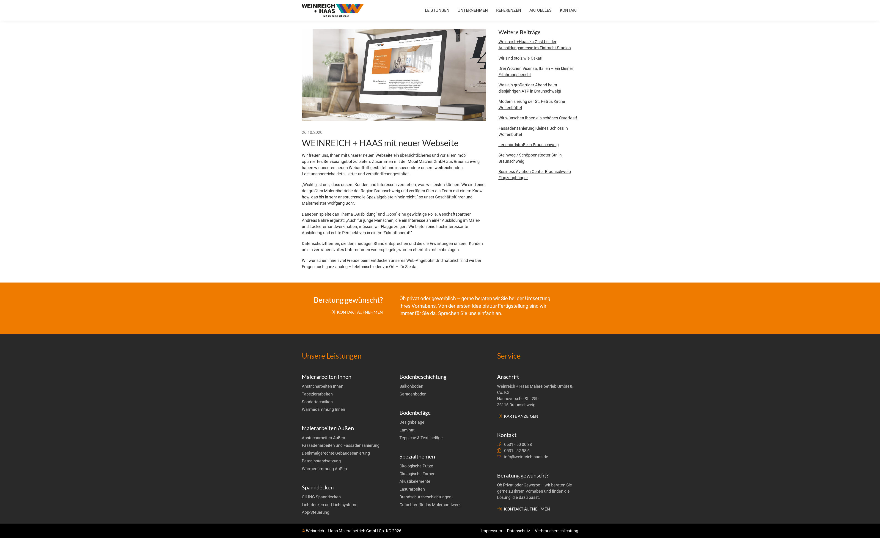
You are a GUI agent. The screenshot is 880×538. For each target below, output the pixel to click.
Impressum (491, 530)
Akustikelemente (414, 481)
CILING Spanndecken (321, 496)
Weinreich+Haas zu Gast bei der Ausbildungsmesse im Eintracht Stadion (534, 44)
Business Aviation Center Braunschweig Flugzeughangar (534, 174)
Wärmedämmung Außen (324, 468)
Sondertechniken (317, 401)
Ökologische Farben (417, 473)
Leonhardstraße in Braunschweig (528, 144)
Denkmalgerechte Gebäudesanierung (336, 453)
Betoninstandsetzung (321, 460)
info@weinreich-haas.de (526, 456)
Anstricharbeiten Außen (323, 437)
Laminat (407, 430)
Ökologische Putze (416, 466)
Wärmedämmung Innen (323, 409)
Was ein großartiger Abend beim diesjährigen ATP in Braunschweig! (529, 87)
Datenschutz (518, 530)
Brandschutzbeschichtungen (425, 496)
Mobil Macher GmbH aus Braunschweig (444, 161)
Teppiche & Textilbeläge (421, 437)
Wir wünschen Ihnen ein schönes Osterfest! (538, 117)
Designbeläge (411, 422)
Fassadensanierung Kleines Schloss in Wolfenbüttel (533, 131)
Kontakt (569, 10)
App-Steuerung (315, 512)
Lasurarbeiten (412, 489)
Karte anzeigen (520, 416)
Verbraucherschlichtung (556, 530)
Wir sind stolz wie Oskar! (520, 58)
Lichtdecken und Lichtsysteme (330, 504)
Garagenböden (412, 394)
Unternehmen (473, 10)
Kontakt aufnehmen (359, 311)
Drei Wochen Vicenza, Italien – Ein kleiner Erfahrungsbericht (535, 71)
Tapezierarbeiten (317, 394)
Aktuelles (540, 10)
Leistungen (437, 10)
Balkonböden (411, 386)
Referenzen (508, 10)
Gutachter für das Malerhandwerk (430, 504)
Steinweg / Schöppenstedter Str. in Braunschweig (530, 158)
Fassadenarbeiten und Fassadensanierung (341, 445)
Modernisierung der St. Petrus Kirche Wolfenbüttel (531, 104)
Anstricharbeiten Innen (322, 386)
